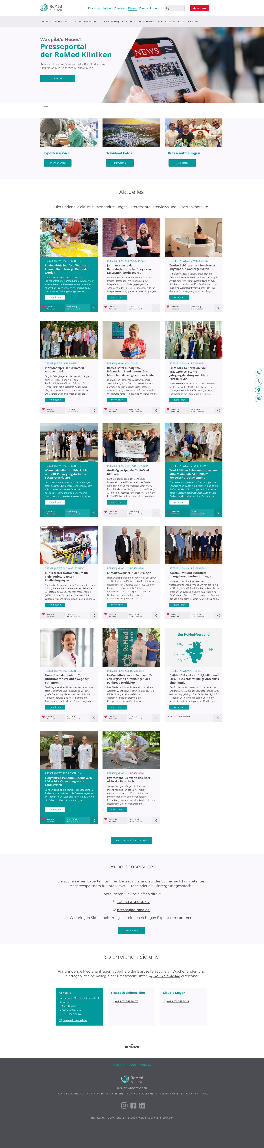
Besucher (94, 8)
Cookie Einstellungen (160, 1117)
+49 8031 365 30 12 (178, 1001)
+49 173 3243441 (166, 976)
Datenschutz (116, 1117)
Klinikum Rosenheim (142, 1093)
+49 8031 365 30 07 (133, 902)
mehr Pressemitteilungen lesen (131, 840)
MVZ (181, 21)
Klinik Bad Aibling (69, 1093)
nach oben (132, 1047)
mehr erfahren (58, 163)
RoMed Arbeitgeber (132, 1088)
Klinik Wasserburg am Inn (179, 1093)
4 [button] (73, 254)
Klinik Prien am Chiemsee (104, 1093)
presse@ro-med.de (133, 910)
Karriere (192, 21)
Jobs (133, 1064)
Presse (132, 8)
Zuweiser (120, 8)
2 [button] (64, 254)
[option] (132, 65)
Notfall (200, 8)
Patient (107, 8)
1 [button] (60, 254)
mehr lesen (55, 297)
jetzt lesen (182, 163)
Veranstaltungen (149, 8)
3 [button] (69, 254)
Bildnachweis (136, 1117)
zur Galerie (120, 163)
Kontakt (57, 78)
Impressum (97, 1117)
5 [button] (78, 254)
